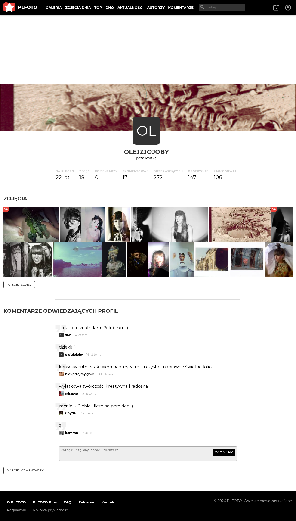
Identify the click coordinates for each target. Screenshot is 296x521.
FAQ (67, 502)
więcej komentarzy (25, 470)
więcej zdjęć (19, 284)
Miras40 (71, 394)
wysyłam (224, 452)
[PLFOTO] (20, 7)
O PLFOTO (16, 502)
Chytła (70, 413)
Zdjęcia (15, 198)
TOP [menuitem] (98, 7)
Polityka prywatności (51, 510)
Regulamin (16, 510)
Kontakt (108, 502)
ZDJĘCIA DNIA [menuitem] (78, 7)
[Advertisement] (148, 49)
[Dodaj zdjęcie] (276, 7)
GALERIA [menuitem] (54, 7)
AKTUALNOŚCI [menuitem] (130, 7)
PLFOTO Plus (45, 502)
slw (68, 335)
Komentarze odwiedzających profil (60, 311)
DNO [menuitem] (109, 7)
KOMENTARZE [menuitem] (181, 7)
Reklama (86, 502)
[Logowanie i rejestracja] (288, 7)
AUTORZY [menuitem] (156, 7)
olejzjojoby (146, 151)
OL (146, 130)
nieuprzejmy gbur (79, 374)
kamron (71, 433)
